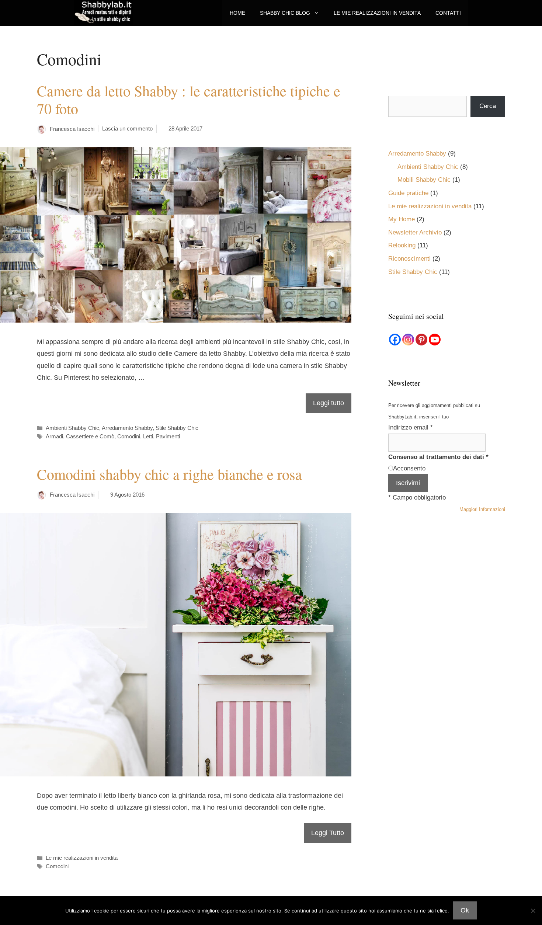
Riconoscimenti (409, 258)
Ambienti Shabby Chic (72, 428)
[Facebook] (395, 339)
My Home (401, 219)
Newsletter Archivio (415, 232)
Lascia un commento (127, 128)
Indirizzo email (410, 427)
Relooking (402, 245)
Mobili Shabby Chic (424, 179)
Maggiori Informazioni (482, 509)
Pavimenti (168, 436)
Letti (148, 436)
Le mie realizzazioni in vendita (377, 13)
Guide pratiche (408, 193)
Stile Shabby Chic (177, 428)
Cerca (487, 105)
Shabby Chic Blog (285, 13)
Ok (465, 910)
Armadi (54, 436)
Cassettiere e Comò (90, 436)
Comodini (128, 436)
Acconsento (409, 468)
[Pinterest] (421, 339)
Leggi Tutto (327, 833)
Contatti (448, 13)
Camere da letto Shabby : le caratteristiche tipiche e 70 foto (188, 99)
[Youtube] (435, 339)
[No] (532, 910)
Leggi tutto (328, 403)
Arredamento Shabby (127, 428)
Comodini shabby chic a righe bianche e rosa (169, 474)
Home (237, 13)
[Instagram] (408, 339)
